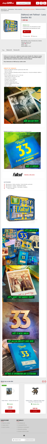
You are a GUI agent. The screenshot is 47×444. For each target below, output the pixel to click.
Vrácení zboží (5, 425)
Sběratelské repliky (21, 185)
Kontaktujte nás (21, 423)
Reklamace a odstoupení (23, 427)
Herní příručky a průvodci (26, 184)
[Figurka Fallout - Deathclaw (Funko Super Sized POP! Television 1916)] (35, 390)
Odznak (40, 40)
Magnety (23, 42)
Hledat (28, 3)
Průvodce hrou (34, 40)
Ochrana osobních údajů (23, 431)
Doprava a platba (6, 423)
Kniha (29, 40)
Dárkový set (28, 42)
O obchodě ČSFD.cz (22, 425)
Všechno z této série (29, 174)
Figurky (14, 185)
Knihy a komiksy (16, 184)
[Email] (24, 435)
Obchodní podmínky (22, 429)
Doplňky (14, 187)
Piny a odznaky (11, 188)
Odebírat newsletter (29, 439)
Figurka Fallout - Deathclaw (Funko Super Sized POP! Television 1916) (35, 401)
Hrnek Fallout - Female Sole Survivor (10, 400)
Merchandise (9, 184)
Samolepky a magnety (22, 187)
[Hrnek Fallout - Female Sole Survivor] (10, 390)
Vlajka (26, 44)
